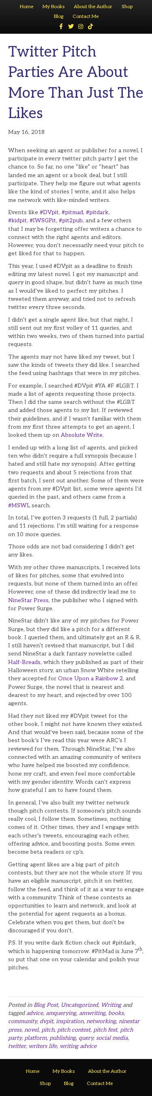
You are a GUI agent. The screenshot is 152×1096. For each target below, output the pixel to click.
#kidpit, (18, 220)
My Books (53, 7)
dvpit (46, 1021)
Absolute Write (82, 435)
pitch (47, 1029)
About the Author (93, 7)
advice (34, 1013)
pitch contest (73, 1029)
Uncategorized (79, 1005)
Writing (111, 1005)
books (116, 1013)
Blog (58, 16)
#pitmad (72, 212)
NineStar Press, (29, 600)
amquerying (61, 1013)
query (86, 1038)
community (22, 1021)
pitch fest (105, 1029)
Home (26, 7)
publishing (62, 1038)
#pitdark (97, 212)
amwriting (92, 1013)
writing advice (78, 1046)
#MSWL (20, 505)
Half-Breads (24, 662)
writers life (42, 1046)
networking (101, 1021)
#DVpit (49, 212)
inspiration (69, 1021)
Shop (127, 7)
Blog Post (46, 1005)
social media (112, 1038)
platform (35, 1038)
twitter (17, 1046)
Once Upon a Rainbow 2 (90, 678)
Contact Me (85, 16)
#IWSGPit (43, 220)
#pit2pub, (71, 220)
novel (31, 1029)
